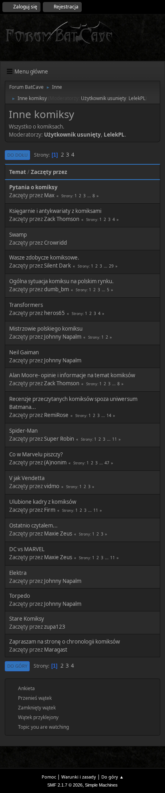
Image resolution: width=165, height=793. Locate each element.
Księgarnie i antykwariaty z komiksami (55, 211)
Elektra (17, 572)
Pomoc (49, 777)
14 (109, 415)
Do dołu (17, 155)
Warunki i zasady (78, 777)
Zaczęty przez (49, 172)
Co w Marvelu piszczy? (36, 454)
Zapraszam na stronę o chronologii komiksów (64, 641)
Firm (49, 509)
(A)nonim (55, 462)
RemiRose (56, 415)
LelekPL (137, 98)
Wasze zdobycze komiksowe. (44, 257)
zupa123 (54, 626)
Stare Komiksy (26, 618)
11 (114, 439)
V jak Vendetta (26, 478)
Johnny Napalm (62, 336)
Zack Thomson (61, 219)
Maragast (55, 649)
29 (111, 266)
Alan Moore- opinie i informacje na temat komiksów (72, 375)
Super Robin (59, 438)
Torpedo (19, 595)
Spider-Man (23, 430)
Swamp (18, 234)
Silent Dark (57, 265)
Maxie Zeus (58, 533)
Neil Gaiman (24, 352)
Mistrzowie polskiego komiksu (45, 328)
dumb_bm (56, 289)
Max (49, 195)
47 (107, 463)
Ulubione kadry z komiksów (42, 501)
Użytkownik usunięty (103, 98)
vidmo (51, 486)
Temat (17, 172)
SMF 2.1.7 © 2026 (64, 785)
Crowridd (55, 242)
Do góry (17, 666)
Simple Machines (101, 785)
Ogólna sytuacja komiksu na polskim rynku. (61, 281)
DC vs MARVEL (26, 549)
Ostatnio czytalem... (33, 525)
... (89, 195)
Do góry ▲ (112, 777)
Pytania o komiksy (33, 187)
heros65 (54, 313)
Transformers (26, 305)
